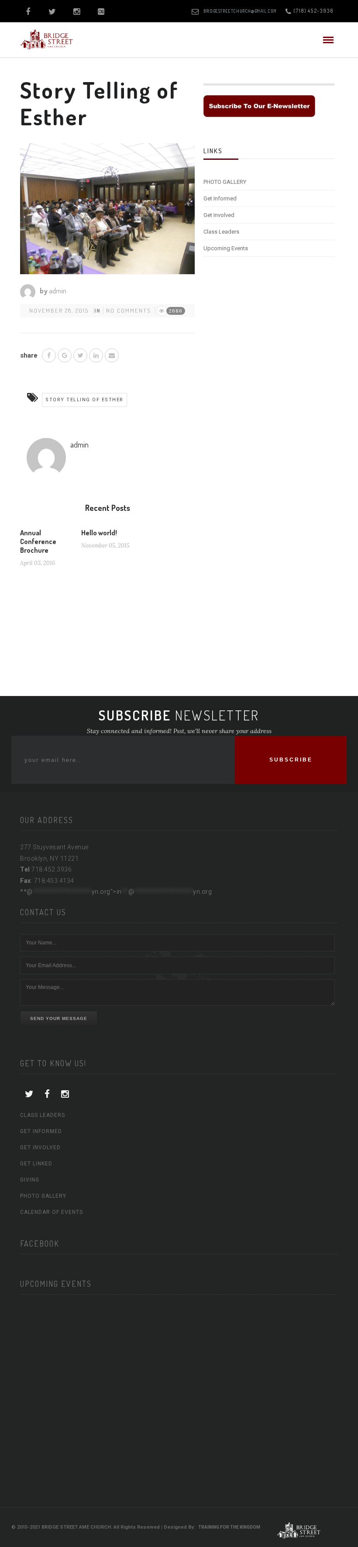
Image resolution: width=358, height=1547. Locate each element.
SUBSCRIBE (291, 760)
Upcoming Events (225, 248)
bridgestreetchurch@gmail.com (240, 11)
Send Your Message (58, 1018)
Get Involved (218, 215)
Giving (29, 1180)
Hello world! (99, 532)
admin (57, 290)
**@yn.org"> (116, 891)
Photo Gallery (43, 1196)
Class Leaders (221, 231)
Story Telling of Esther (84, 400)
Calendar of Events (51, 1212)
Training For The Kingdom (229, 1527)
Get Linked (36, 1164)
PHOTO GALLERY (224, 182)
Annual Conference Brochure (38, 541)
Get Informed (220, 198)
